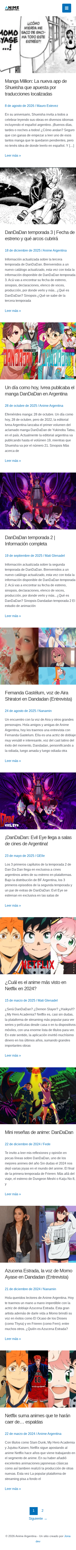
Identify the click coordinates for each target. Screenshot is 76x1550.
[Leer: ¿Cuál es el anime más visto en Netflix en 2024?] (38, 945)
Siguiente (38, 1518)
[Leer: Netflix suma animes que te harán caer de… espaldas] (38, 1378)
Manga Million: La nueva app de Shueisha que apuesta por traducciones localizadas (36, 87)
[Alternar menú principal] (66, 8)
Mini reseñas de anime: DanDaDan (39, 1132)
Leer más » (13, 155)
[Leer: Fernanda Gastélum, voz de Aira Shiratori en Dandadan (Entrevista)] (38, 656)
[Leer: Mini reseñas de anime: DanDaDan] (38, 1095)
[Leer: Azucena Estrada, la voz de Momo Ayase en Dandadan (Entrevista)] (38, 1234)
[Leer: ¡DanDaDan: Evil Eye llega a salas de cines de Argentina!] (38, 800)
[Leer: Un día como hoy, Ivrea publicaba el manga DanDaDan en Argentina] (38, 350)
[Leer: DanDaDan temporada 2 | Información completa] (38, 500)
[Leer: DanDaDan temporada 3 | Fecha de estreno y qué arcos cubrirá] (38, 195)
